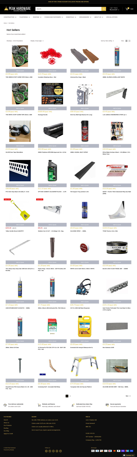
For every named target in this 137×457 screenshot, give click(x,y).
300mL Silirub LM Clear (12, 347)
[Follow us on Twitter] (50, 451)
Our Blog (6, 431)
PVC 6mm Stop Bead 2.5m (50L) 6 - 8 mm (17, 191)
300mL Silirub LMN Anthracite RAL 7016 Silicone (51, 308)
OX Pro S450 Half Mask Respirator (80, 308)
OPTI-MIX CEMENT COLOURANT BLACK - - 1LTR (52, 191)
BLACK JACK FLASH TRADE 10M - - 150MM (115, 268)
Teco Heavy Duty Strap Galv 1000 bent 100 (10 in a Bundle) (20, 269)
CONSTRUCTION (9, 17)
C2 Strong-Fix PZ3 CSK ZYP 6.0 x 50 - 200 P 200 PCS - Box (52, 348)
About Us (6, 422)
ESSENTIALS (70, 17)
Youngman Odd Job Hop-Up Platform (81, 387)
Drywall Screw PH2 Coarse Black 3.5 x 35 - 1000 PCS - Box (19, 387)
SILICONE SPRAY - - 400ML (78, 231)
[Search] (103, 9)
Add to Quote (20, 70)
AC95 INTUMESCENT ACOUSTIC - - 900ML (18, 308)
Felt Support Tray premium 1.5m (79, 191)
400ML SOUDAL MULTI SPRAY (79, 152)
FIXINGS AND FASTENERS (53, 17)
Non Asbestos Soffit (108, 347)
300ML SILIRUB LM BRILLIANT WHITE (114, 77)
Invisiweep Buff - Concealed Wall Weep (49, 387)
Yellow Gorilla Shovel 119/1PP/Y (15, 231)
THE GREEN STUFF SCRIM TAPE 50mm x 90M (19, 77)
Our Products (8, 425)
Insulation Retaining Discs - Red (47, 77)
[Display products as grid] (126, 41)
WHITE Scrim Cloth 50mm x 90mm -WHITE (82, 268)
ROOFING (36, 17)
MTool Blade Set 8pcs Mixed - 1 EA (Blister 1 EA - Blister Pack (116, 153)
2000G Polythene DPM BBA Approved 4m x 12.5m (52, 152)
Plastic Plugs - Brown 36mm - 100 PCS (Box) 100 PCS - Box (52, 269)
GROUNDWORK (84, 17)
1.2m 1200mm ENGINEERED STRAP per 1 (115, 114)
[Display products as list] (129, 41)
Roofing (6, 428)
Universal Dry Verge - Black (78, 77)
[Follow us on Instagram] (53, 451)
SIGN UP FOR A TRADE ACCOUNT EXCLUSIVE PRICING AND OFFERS (68, 1)
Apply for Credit (8, 433)
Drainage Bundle (42, 114)
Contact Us (129, 455)
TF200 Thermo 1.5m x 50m (110, 231)
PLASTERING (24, 17)
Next (127, 396)
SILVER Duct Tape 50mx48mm (14, 152)
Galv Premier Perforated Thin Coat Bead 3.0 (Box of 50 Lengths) (116, 309)
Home (5, 23)
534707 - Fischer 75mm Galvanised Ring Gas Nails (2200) (117, 192)
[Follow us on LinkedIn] (60, 451)
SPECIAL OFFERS (111, 17)
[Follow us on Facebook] (46, 451)
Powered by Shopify (9, 450)
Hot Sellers (11, 23)
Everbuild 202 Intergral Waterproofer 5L (81, 347)
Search (6, 420)
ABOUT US (97, 17)
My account (114, 10)
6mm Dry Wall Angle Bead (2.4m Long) (81, 114)
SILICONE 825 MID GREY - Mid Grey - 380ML (115, 387)
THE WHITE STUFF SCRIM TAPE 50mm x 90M (19, 114)
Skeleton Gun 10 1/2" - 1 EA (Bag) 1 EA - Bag (50, 231)
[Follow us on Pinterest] (57, 451)
